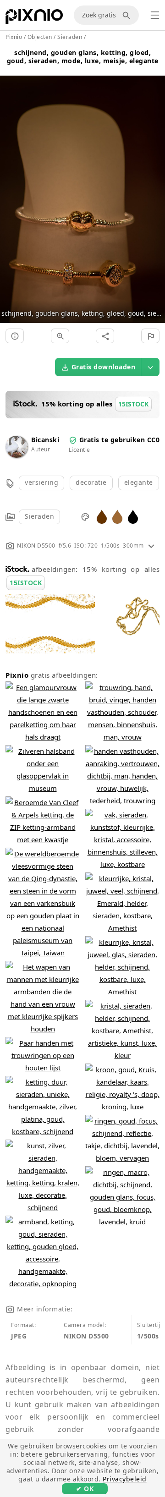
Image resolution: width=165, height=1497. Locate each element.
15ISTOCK (26, 582)
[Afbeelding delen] (105, 336)
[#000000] (133, 516)
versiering (41, 482)
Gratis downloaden (104, 366)
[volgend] (154, 188)
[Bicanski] (17, 455)
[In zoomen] (60, 336)
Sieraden (39, 516)
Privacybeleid (125, 1479)
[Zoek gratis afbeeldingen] (127, 15)
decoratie (91, 482)
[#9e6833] (117, 516)
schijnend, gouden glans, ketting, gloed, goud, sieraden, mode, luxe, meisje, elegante (83, 56)
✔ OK (85, 1488)
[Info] (15, 336)
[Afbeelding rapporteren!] (150, 336)
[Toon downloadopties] (150, 367)
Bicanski (45, 439)
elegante (138, 482)
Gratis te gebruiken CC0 (119, 439)
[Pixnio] (34, 18)
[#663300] (102, 516)
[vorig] (10, 188)
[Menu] (155, 15)
